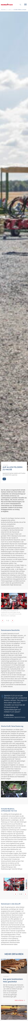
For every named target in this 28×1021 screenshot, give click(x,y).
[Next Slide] (12, 620)
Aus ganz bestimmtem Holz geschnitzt (13, 980)
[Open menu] (25, 4)
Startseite (3, 9)
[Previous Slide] (2, 620)
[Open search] (20, 4)
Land (9, 9)
